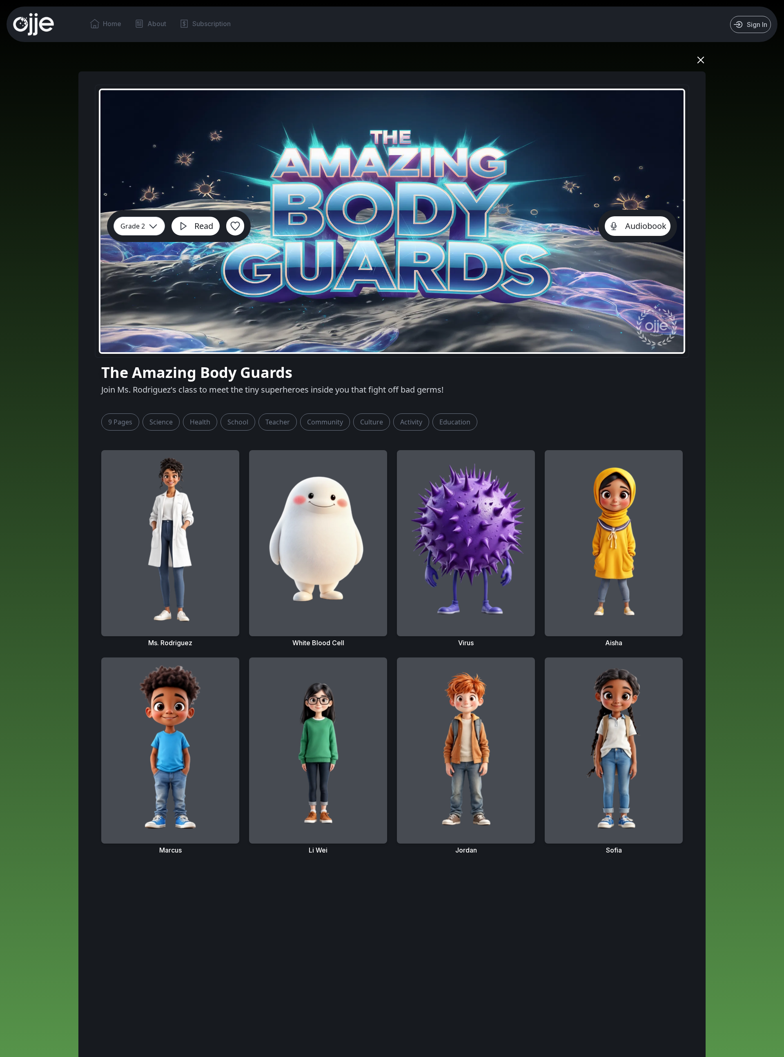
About (156, 24)
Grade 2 (132, 226)
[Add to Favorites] (235, 226)
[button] (120, 422)
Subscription (211, 24)
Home (112, 24)
